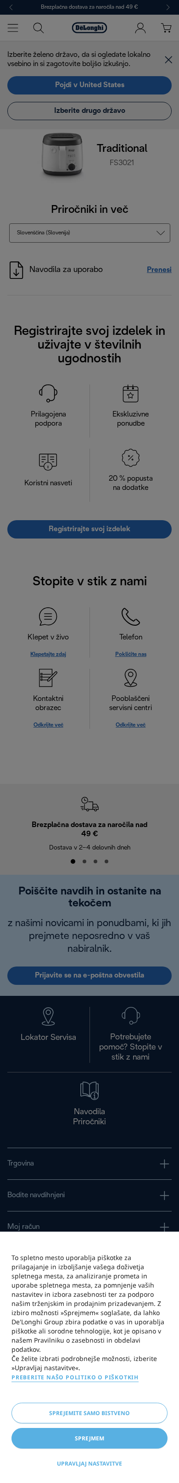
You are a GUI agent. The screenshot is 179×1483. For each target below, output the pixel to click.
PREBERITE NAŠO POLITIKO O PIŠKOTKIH (75, 1377)
